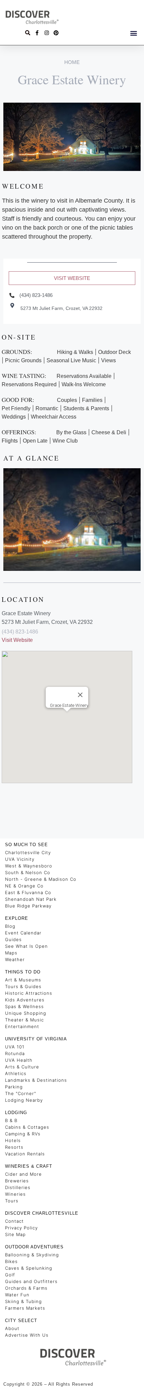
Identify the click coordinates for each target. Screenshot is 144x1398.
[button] (133, 32)
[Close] (80, 695)
